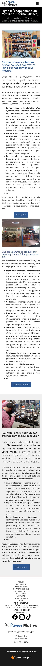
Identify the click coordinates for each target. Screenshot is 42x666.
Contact (21, 601)
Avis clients (21, 594)
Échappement (21, 584)
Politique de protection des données (21, 608)
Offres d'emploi (21, 598)
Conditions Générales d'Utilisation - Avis (21, 605)
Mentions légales (21, 603)
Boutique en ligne (21, 589)
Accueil (21, 582)
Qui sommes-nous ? (21, 591)
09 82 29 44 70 (22, 642)
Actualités (21, 596)
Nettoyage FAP (21, 587)
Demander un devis (21, 384)
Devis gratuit (21, 215)
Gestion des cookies (21, 610)
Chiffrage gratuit (21, 567)
